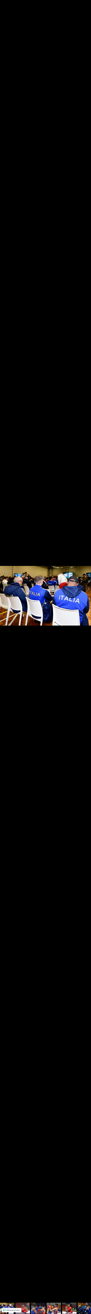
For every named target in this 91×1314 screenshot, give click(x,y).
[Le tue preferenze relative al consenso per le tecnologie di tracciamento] (11, 1310)
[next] (87, 654)
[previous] (4, 654)
